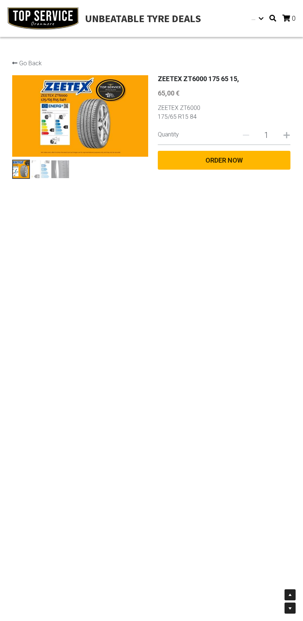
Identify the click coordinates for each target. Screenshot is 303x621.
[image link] (43, 18)
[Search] (272, 18)
